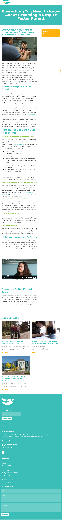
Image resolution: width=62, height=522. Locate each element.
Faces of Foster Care (7, 483)
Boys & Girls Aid (6, 462)
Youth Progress (6, 473)
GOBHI (3, 467)
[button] (57, 3)
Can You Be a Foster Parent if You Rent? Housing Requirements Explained (14, 378)
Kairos (3, 468)
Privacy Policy (5, 425)
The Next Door (6, 470)
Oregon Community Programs (10, 472)
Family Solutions (6, 465)
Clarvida (4, 463)
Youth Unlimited (6, 475)
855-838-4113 (5, 446)
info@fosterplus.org (7, 447)
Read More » (5, 352)
